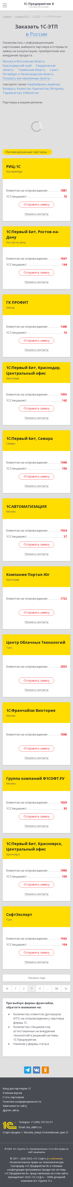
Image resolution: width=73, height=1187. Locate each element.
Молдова (56, 88)
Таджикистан (12, 93)
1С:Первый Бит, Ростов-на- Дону (32, 234)
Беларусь (9, 88)
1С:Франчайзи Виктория (30, 710)
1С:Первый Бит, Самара (29, 438)
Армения (53, 84)
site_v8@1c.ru (34, 1127)
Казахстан (24, 88)
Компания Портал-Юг (28, 574)
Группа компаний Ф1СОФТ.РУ (35, 778)
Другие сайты (11, 1110)
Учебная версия (12, 1093)
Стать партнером (13, 1097)
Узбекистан (31, 93)
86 (56, 988)
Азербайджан (36, 84)
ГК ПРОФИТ (17, 302)
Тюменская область (32, 70)
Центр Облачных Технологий (35, 642)
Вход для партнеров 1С (17, 1088)
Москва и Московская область (24, 61)
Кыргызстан (40, 88)
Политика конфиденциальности (22, 1101)
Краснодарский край (17, 66)
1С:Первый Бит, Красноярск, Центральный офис (34, 846)
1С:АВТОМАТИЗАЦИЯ (26, 506)
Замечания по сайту (15, 1105)
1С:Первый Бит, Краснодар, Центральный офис (33, 370)
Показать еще (36, 978)
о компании (54, 1158)
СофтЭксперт (19, 914)
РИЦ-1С (13, 166)
